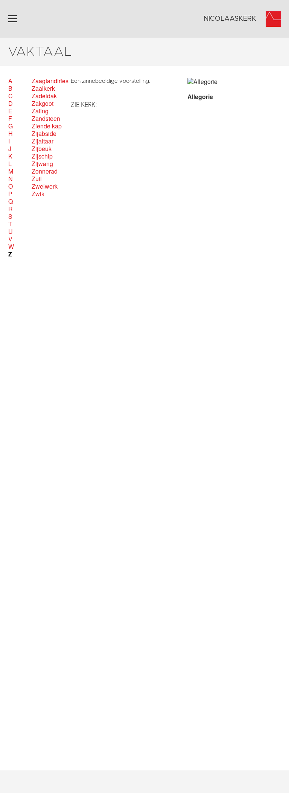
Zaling (40, 111)
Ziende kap (47, 126)
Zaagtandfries (50, 81)
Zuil (37, 179)
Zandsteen (46, 118)
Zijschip (42, 156)
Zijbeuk (42, 148)
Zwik (38, 194)
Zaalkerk (43, 88)
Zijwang (42, 164)
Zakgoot (42, 103)
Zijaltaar (42, 141)
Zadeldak (44, 96)
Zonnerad (45, 171)
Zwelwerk (45, 186)
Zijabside (44, 133)
